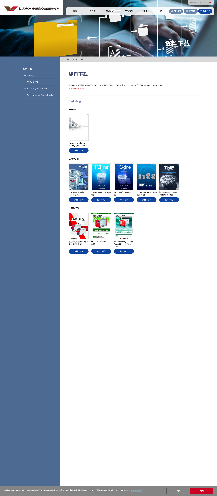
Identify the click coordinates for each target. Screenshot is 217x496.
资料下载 (27, 68)
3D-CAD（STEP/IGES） (37, 88)
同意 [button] (202, 491)
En (201, 2)
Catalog (30, 75)
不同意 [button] (177, 491)
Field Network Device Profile (40, 95)
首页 (69, 59)
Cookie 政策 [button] (136, 490)
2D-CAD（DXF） (34, 82)
